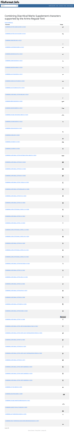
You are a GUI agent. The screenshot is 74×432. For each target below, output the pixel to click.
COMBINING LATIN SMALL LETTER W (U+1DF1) (15, 360)
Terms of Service (31, 430)
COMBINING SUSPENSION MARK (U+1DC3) (14, 47)
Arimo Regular (70, 5)
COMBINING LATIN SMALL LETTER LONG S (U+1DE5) (16, 277)
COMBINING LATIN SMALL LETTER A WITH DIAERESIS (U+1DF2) (18, 366)
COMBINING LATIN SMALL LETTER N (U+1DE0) (15, 243)
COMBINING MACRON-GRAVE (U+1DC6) (13, 67)
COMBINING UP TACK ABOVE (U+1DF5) (13, 387)
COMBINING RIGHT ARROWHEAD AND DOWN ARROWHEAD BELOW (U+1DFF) (22, 420)
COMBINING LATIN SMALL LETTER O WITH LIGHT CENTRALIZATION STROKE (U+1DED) (23, 333)
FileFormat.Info (52, 5)
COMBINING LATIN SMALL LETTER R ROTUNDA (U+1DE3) (17, 263)
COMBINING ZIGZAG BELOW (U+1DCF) (13, 128)
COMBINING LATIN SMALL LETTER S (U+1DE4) (15, 270)
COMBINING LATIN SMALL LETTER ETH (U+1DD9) (15, 196)
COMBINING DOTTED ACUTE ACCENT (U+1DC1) (15, 33)
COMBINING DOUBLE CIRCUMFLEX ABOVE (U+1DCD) (16, 114)
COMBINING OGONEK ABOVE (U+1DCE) (13, 121)
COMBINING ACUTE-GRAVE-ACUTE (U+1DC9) (14, 87)
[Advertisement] (38, 11)
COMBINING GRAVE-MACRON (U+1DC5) (13, 60)
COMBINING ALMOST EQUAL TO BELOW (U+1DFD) (16, 407)
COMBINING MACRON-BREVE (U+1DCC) (13, 108)
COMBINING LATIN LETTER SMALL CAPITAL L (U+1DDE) (17, 229)
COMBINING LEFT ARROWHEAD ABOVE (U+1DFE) (15, 414)
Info (57, 5)
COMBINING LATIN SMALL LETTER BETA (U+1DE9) (15, 304)
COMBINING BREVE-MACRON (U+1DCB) (13, 101)
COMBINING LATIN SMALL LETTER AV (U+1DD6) (15, 175)
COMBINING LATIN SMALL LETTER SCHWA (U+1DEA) (16, 311)
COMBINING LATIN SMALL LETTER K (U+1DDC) (15, 216)
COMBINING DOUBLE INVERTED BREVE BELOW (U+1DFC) (17, 400)
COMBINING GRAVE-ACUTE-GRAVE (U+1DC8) (14, 81)
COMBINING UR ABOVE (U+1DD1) (12, 141)
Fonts (65, 5)
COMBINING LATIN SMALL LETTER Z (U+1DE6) (15, 283)
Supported (7, 22)
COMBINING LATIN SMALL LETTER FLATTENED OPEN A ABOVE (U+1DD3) (20, 155)
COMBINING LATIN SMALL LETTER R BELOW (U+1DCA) (16, 94)
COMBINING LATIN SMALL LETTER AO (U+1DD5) (15, 169)
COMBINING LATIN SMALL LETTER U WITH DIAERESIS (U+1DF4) (18, 380)
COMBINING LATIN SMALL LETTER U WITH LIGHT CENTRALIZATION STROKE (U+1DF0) (23, 353)
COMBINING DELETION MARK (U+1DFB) (13, 393)
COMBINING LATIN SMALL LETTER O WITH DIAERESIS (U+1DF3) (18, 373)
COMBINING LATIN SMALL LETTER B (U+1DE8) (15, 297)
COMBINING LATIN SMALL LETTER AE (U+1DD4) (15, 162)
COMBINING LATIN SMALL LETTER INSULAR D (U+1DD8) (17, 189)
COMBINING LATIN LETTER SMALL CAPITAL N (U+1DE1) (17, 250)
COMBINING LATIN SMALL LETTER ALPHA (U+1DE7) (16, 290)
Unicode (61, 5)
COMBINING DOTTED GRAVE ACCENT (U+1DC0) (15, 27)
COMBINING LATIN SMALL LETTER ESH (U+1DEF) (15, 346)
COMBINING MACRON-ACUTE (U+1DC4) (13, 54)
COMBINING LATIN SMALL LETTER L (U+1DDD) (15, 223)
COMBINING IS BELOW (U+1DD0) (12, 135)
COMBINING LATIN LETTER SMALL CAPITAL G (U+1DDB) (17, 209)
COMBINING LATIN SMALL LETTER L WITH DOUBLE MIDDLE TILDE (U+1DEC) (21, 326)
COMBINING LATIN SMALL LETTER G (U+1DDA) (15, 202)
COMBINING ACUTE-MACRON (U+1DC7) (13, 74)
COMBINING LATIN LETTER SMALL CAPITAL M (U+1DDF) (17, 236)
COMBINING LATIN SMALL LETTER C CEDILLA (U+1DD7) (17, 182)
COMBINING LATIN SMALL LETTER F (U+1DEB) (15, 319)
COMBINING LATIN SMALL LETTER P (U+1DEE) (15, 339)
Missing (11, 22)
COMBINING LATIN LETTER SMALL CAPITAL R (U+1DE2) (17, 256)
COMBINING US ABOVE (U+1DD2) (12, 148)
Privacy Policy (37, 430)
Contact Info (43, 430)
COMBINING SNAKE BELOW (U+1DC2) (13, 40)
